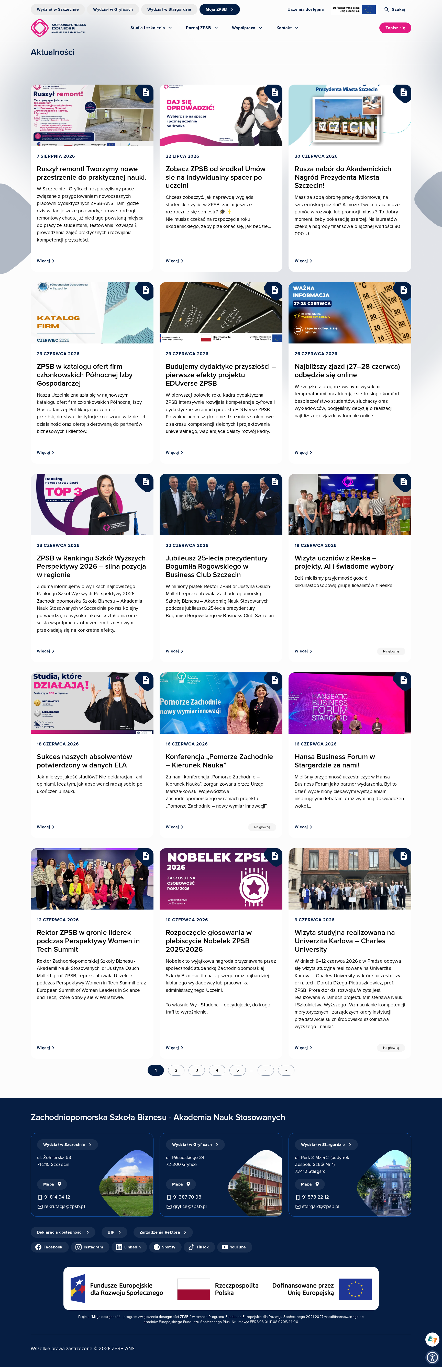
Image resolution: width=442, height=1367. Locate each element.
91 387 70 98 (187, 1197)
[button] (432, 1357)
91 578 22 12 (315, 1197)
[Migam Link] (432, 1339)
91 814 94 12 (57, 1197)
